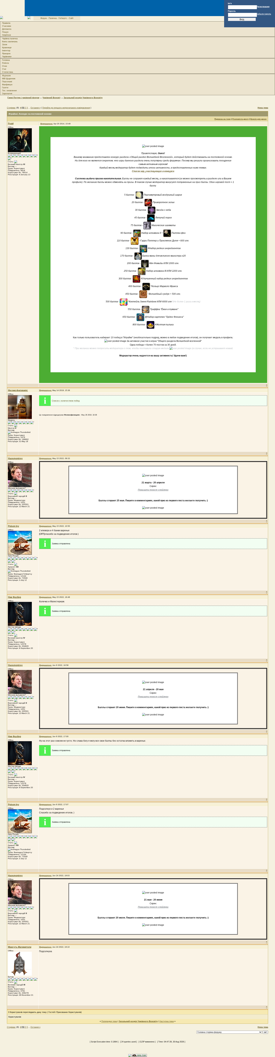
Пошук (5, 32)
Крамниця (6, 47)
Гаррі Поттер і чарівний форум (23, 97)
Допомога (6, 29)
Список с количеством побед (66, 401)
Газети (5, 87)
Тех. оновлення (9, 90)
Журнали (6, 75)
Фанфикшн (7, 84)
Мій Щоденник (8, 78)
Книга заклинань (10, 41)
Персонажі (7, 81)
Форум (43, 18)
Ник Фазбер (14, 597)
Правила (6, 23)
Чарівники (6, 56)
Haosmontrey (15, 458)
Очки (4, 66)
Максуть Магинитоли (19, 947)
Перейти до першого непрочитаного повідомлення (66, 108)
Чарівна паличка (10, 38)
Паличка (53, 18)
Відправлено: (46, 124)
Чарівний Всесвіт (51, 97)
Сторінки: (11, 108)
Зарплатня (7, 93)
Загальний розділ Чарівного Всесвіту (83, 97)
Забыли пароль (263, 14)
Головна (6, 60)
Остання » (35, 108)
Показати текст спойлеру (153, 490)
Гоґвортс (63, 18)
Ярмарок (6, 53)
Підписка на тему (222, 119)
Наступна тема (166, 1021)
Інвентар (6, 50)
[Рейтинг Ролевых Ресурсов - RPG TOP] (139, 1055)
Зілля (4, 44)
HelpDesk (6, 35)
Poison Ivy (13, 526)
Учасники (6, 26)
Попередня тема (109, 1021)
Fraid (10, 123)
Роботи (5, 63)
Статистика (7, 72)
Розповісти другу (240, 119)
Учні (4, 69)
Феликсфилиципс (18, 390)
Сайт (71, 18)
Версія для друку (258, 119)
